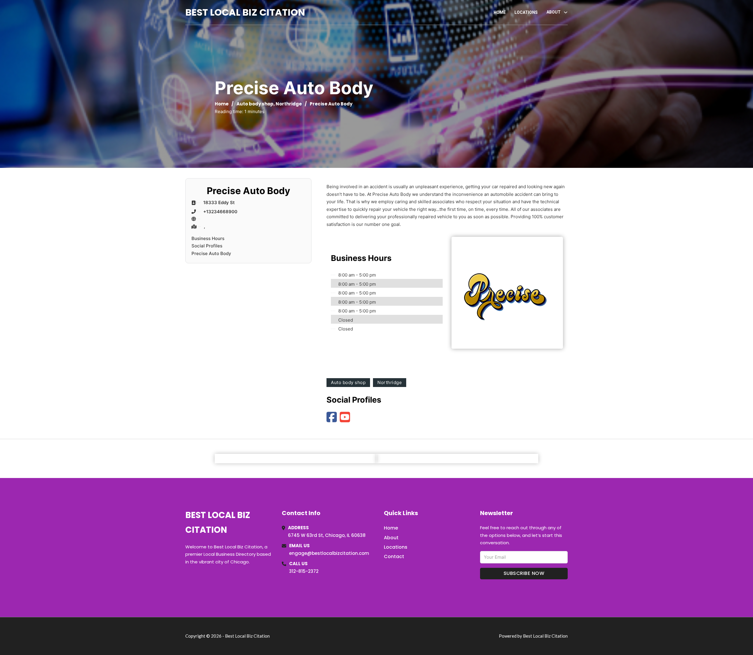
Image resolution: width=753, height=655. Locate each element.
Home (500, 12)
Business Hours (207, 238)
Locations (526, 12)
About (391, 537)
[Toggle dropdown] (566, 12)
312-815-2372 (304, 571)
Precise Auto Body (211, 253)
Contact (394, 556)
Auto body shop (255, 104)
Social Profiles (206, 246)
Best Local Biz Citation (245, 12)
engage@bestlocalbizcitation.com (329, 553)
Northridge (289, 104)
